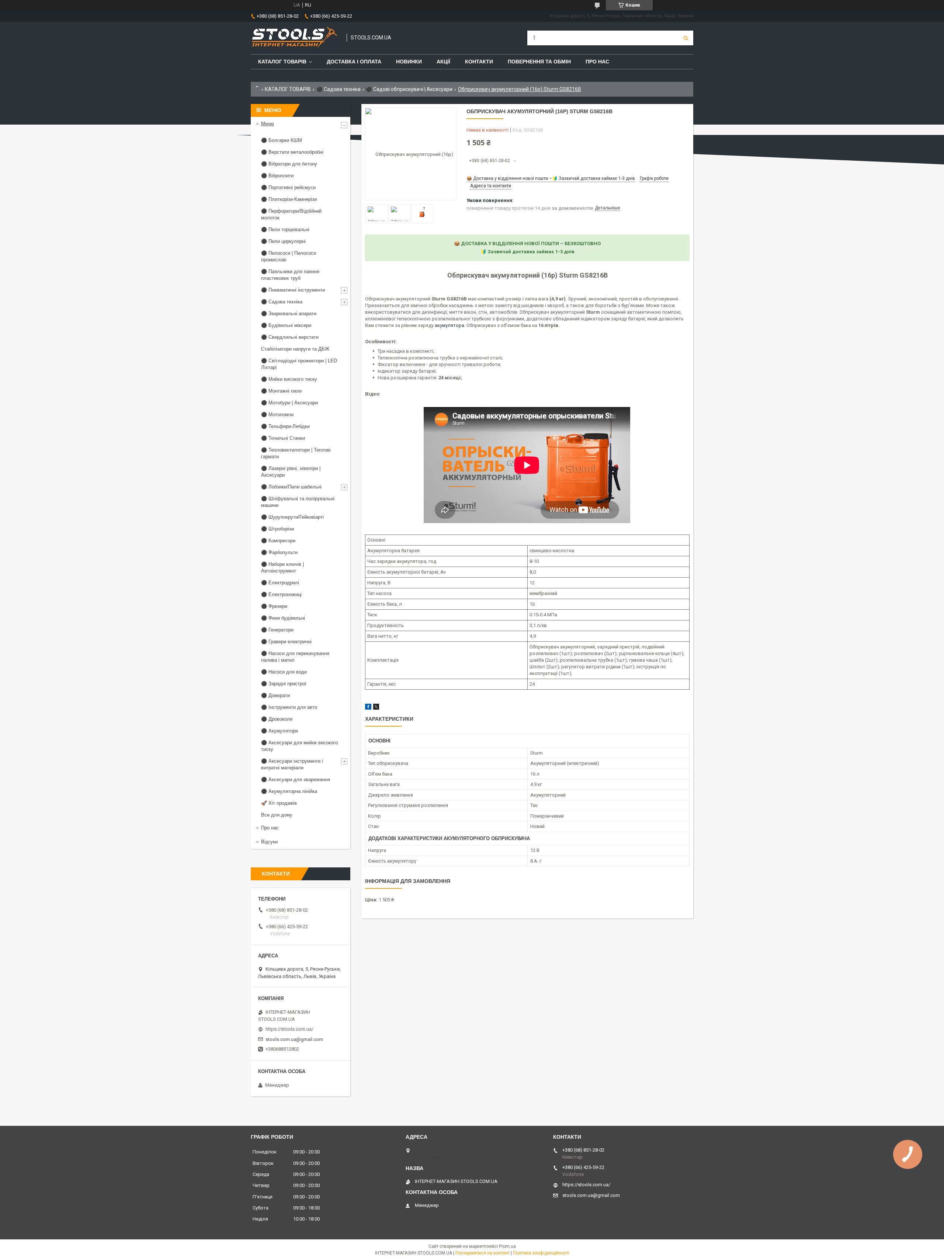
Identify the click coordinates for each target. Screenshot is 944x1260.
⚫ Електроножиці (281, 594)
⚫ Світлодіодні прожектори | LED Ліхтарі (299, 364)
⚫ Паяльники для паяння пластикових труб (290, 275)
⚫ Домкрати (275, 695)
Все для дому (276, 815)
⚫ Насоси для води (284, 672)
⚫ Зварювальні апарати (288, 313)
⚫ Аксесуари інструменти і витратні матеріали (292, 764)
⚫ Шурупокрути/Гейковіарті (292, 517)
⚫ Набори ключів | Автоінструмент (282, 567)
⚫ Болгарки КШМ (281, 140)
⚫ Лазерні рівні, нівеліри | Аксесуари (290, 472)
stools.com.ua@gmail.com (294, 1039)
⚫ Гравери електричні (286, 641)
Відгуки (269, 842)
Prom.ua (507, 1246)
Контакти (479, 62)
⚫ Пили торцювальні (285, 229)
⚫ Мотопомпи (277, 414)
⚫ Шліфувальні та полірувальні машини (297, 502)
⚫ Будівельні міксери (286, 325)
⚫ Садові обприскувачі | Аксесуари (409, 89)
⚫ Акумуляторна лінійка (289, 791)
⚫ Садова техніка (338, 89)
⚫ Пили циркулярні (283, 241)
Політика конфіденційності (541, 1253)
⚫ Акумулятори (279, 731)
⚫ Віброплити (277, 175)
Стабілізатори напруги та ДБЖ (295, 349)
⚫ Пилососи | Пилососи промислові (288, 256)
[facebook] (368, 708)
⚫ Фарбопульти (279, 552)
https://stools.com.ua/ (289, 1029)
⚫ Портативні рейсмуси (288, 187)
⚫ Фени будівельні (283, 618)
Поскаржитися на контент (482, 1253)
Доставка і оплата (354, 62)
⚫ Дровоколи (276, 719)
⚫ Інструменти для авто (289, 707)
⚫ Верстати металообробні (292, 152)
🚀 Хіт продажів (279, 803)
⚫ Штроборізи (277, 529)
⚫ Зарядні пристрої (283, 683)
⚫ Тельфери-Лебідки (285, 426)
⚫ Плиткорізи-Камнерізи (289, 199)
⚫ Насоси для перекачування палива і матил (295, 657)
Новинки (409, 62)
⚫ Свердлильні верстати (290, 337)
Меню (267, 123)
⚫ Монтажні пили (281, 391)
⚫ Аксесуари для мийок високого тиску (299, 746)
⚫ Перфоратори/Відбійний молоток (291, 214)
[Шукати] (685, 38)
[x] (376, 708)
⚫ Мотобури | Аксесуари (289, 403)
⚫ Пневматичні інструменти (293, 290)
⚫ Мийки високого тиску (289, 379)
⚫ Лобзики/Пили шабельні (291, 487)
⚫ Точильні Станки (283, 438)
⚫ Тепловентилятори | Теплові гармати (296, 453)
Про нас (597, 62)
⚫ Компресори (278, 540)
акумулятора (449, 325)
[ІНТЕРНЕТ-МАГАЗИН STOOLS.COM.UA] (295, 38)
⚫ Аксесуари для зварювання (295, 779)
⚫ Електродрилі (280, 582)
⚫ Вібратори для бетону (289, 164)
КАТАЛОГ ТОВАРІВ (288, 89)
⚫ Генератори (277, 630)
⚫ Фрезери (274, 606)
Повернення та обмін (539, 62)
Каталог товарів (282, 62)
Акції (443, 62)
